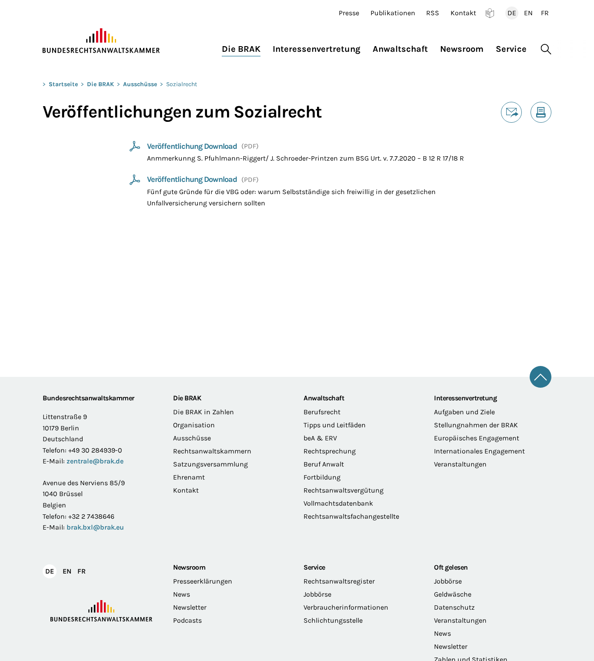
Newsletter (190, 607)
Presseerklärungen (202, 581)
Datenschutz (454, 607)
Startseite (63, 84)
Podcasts (187, 620)
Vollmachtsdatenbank (338, 503)
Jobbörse (317, 594)
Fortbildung (322, 477)
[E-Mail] (511, 112)
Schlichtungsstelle (333, 620)
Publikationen (392, 13)
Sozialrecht (181, 84)
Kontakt (463, 13)
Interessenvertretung (465, 398)
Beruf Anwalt (324, 464)
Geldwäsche (452, 594)
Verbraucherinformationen (346, 607)
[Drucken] (541, 112)
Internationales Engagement (479, 451)
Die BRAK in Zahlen (203, 412)
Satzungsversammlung (210, 464)
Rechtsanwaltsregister (339, 581)
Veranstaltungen (460, 464)
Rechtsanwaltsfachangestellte (351, 516)
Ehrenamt (189, 477)
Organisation (194, 425)
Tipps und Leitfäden (335, 425)
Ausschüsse (140, 84)
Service (314, 567)
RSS (432, 13)
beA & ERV (320, 438)
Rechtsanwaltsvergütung (344, 490)
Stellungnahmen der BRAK (476, 425)
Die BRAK (100, 84)
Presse (349, 13)
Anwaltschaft (324, 398)
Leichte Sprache (490, 13)
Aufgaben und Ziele (464, 412)
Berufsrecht (322, 412)
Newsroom (189, 567)
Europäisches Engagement (476, 438)
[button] (244, 47)
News (181, 594)
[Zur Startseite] (101, 41)
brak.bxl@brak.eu (95, 527)
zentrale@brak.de (95, 461)
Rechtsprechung (330, 451)
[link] (185, 146)
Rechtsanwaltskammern (212, 451)
